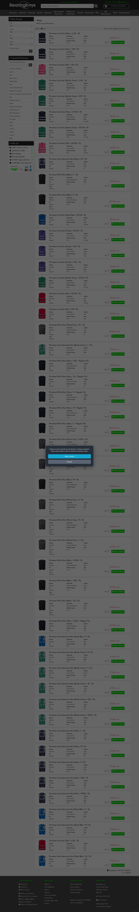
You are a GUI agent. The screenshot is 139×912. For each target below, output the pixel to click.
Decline (69, 462)
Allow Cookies (69, 456)
